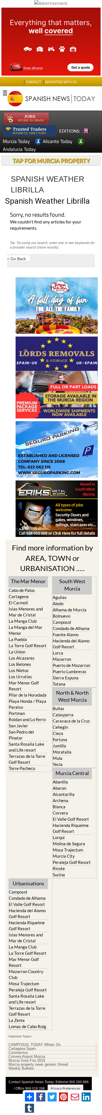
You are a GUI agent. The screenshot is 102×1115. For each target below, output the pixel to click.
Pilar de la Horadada (27, 694)
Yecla (58, 764)
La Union (17, 651)
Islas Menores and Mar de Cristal (26, 611)
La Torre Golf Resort (27, 645)
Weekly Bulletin (21, 1068)
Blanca (59, 806)
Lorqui (59, 837)
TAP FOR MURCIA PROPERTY (51, 160)
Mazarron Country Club (26, 974)
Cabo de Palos (22, 590)
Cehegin (60, 727)
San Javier (18, 725)
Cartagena (19, 596)
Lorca (58, 652)
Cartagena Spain (22, 1048)
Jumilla (59, 745)
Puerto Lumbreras (69, 671)
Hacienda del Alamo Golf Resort (71, 643)
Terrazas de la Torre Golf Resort (27, 759)
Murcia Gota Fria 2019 (26, 1060)
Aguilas (60, 597)
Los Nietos (19, 670)
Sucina (59, 874)
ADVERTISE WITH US (60, 82)
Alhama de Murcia (69, 609)
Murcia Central (72, 773)
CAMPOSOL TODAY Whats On (34, 1044)
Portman (17, 713)
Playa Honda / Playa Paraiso (27, 704)
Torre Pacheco (22, 768)
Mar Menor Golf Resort (24, 685)
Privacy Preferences (65, 1088)
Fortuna (60, 739)
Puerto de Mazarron (71, 665)
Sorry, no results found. (37, 215)
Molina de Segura (69, 843)
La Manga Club (23, 621)
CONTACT (33, 82)
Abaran (59, 788)
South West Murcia (72, 584)
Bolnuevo (61, 615)
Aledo (58, 603)
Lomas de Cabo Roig (27, 1026)
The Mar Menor (28, 581)
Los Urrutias (20, 676)
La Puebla (18, 639)
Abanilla (60, 781)
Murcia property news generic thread (38, 1064)
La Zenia (17, 1020)
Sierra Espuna (65, 677)
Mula (57, 758)
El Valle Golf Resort (71, 819)
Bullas (58, 708)
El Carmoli (18, 602)
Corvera (60, 812)
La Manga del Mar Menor (25, 630)
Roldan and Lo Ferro (27, 719)
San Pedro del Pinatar (21, 734)
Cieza (58, 733)
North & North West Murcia (72, 696)
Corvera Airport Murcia (26, 1056)
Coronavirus (18, 1052)
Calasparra (63, 714)
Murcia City (64, 856)
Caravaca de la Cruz (71, 720)
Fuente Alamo (65, 634)
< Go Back (16, 258)
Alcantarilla (64, 794)
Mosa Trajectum (68, 849)
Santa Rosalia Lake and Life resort (26, 746)
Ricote (59, 868)
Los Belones (20, 664)
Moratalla (62, 751)
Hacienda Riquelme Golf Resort (71, 828)
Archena (60, 800)
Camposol (62, 622)
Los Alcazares (22, 657)
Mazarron (62, 659)
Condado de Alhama (71, 628)
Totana (59, 683)
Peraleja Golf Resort (72, 862)
